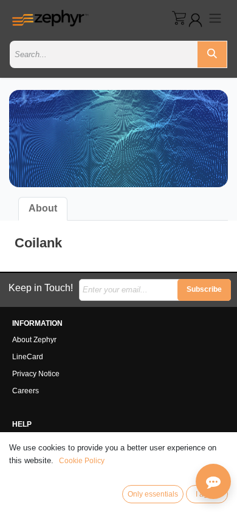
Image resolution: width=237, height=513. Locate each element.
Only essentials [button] (153, 494)
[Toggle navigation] (215, 18)
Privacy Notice (36, 374)
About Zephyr (34, 340)
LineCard (27, 357)
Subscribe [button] (204, 289)
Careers (25, 391)
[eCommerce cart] (179, 18)
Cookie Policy (82, 460)
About (43, 208)
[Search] (212, 54)
